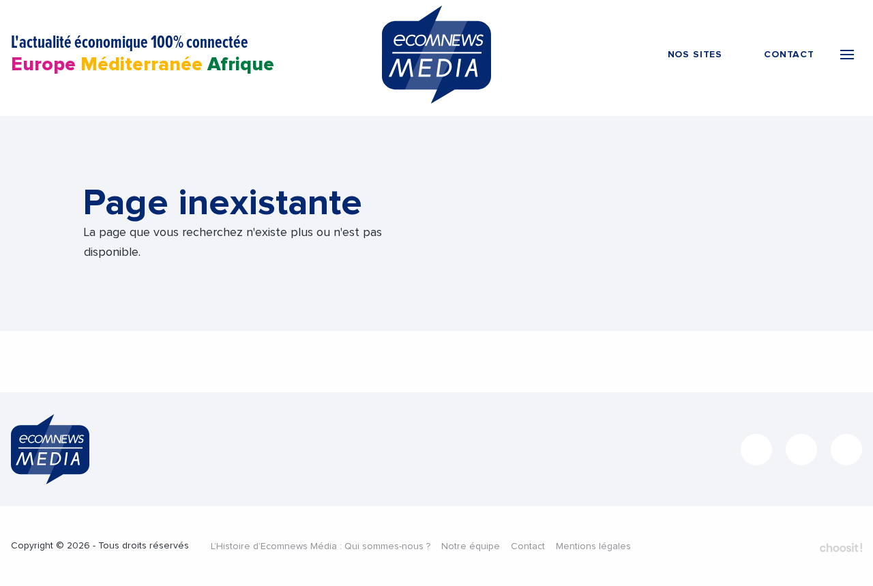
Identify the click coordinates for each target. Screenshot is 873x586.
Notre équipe (470, 546)
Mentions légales (593, 546)
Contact (528, 546)
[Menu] (847, 55)
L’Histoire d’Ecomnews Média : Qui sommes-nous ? (320, 546)
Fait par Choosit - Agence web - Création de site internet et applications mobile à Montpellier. (841, 547)
